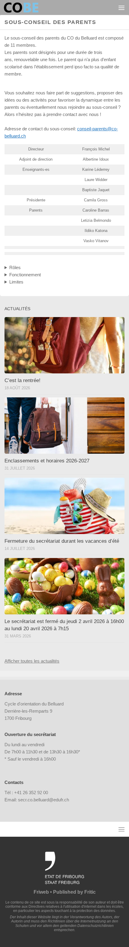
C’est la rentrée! (22, 380)
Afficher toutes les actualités (31, 660)
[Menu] (121, 7)
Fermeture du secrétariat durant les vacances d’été (61, 541)
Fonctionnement (25, 274)
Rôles (15, 267)
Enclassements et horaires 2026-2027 (46, 461)
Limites (16, 281)
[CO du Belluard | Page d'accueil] (27, 7)
